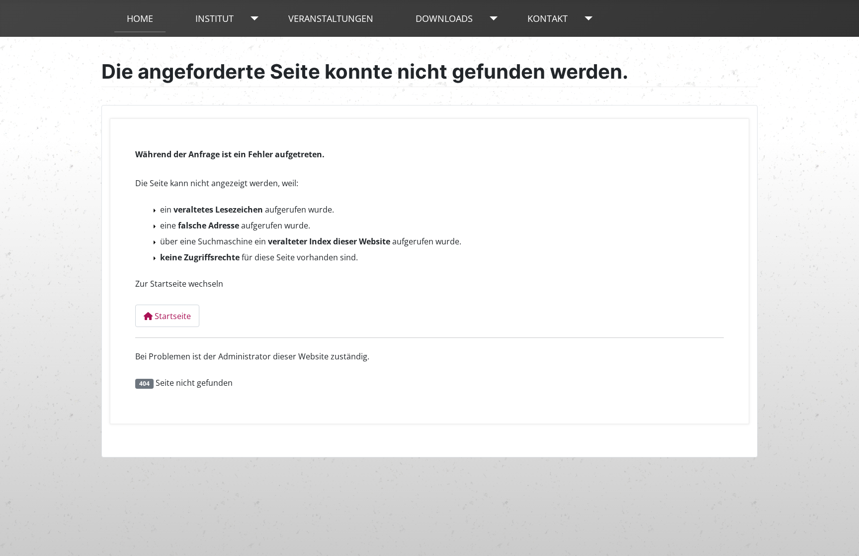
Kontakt (547, 18)
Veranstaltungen (330, 18)
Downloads (444, 18)
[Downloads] (491, 18)
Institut (214, 18)
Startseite (172, 316)
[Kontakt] (586, 18)
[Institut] (252, 18)
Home (140, 18)
